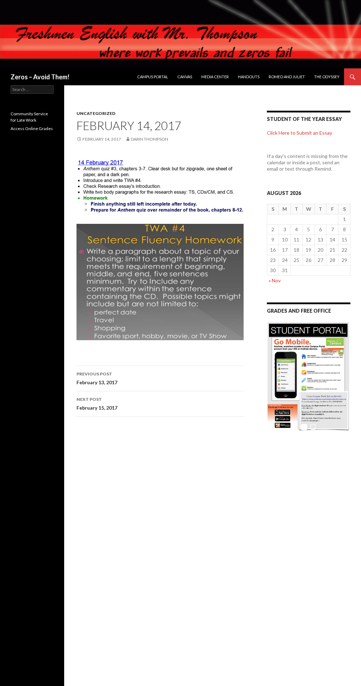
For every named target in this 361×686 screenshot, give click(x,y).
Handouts (248, 76)
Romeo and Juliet (287, 76)
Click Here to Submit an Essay (299, 133)
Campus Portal (152, 76)
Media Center (215, 76)
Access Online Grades (32, 128)
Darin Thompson (149, 139)
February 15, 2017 (97, 404)
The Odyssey (326, 76)
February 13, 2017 (97, 378)
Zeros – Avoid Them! (40, 77)
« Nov (275, 280)
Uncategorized (96, 113)
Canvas (184, 76)
